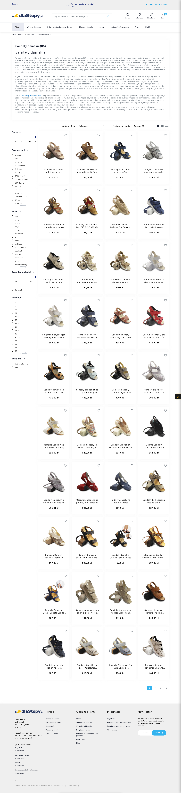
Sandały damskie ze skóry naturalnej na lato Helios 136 (154, 282)
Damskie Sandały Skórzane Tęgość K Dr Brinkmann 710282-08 (120, 392)
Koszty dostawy (52, 719)
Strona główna (17, 34)
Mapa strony (112, 730)
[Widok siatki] (158, 125)
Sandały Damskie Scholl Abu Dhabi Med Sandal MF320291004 (87, 558)
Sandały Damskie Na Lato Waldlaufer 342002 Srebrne (87, 668)
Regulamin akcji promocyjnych (119, 726)
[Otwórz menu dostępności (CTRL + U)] (178, 396)
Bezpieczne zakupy (83, 730)
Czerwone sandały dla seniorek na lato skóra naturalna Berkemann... (153, 337)
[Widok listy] (167, 125)
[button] (127, 16)
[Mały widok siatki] (162, 125)
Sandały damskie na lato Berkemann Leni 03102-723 (53, 392)
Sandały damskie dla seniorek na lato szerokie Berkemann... (54, 282)
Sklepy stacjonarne (84, 722)
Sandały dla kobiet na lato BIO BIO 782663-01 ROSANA (87, 227)
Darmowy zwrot (52, 730)
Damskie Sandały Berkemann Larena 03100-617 (154, 668)
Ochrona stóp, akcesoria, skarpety (60, 27)
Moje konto (81, 739)
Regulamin (111, 719)
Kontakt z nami (52, 733)
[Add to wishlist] (51, 135)
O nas (137, 27)
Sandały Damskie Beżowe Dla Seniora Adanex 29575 (120, 227)
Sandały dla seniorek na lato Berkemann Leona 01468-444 (120, 613)
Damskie (30, 34)
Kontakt (15, 4)
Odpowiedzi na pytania (120, 27)
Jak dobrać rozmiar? (53, 722)
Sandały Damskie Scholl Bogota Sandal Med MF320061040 (54, 613)
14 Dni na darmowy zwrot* (157, 4)
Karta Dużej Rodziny (84, 726)
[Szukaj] (108, 16)
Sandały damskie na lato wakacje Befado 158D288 (87, 172)
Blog (78, 743)
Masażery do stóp (86, 27)
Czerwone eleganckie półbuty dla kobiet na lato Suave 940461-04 (87, 503)
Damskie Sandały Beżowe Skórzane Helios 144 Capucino (53, 558)
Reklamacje (50, 726)
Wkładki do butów (34, 27)
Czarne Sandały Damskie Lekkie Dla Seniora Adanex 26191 (154, 447)
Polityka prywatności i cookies (119, 722)
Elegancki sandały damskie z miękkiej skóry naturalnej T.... (154, 172)
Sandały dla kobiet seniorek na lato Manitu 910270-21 (153, 613)
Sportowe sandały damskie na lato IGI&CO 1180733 (120, 282)
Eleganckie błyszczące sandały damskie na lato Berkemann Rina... (53, 337)
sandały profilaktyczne (31, 95)
